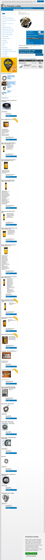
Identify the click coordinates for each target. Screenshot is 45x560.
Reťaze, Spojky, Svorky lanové (8, 29)
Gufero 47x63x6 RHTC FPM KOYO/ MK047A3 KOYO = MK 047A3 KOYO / (9, 387)
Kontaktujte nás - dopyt (7, 9)
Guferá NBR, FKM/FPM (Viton (7, 18)
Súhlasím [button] (28, 553)
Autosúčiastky (4, 47)
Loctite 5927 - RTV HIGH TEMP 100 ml (9, 351)
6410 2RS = (4, 456)
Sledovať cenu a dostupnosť (32, 35)
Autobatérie (4, 40)
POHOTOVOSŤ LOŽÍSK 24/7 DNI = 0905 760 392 (11, 8)
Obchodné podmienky (27, 8)
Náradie (3, 43)
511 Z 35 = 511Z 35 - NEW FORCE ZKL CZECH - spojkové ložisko (11, 83)
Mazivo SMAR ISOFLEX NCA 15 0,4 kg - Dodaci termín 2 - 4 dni (9, 277)
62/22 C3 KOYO (9, 92)
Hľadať (3, 13)
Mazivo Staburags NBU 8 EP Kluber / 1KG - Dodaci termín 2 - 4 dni (9, 160)
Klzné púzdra (4, 54)
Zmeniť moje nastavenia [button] (31, 555)
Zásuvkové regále (5, 56)
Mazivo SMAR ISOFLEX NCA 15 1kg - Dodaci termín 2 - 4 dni (9, 245)
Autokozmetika (5, 42)
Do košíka (8, 115)
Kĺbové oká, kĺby (5, 36)
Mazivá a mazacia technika (7, 34)
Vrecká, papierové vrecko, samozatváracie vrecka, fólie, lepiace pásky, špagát (9, 51)
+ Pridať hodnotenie (39, 54)
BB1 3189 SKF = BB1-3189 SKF (8, 403)
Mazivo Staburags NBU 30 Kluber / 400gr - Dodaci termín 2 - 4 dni (8, 181)
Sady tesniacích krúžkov (6, 27)
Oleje (3, 45)
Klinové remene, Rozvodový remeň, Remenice (9, 21)
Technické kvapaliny (6, 38)
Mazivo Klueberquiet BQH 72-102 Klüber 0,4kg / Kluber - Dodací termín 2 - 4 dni (9, 300)
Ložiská (3, 16)
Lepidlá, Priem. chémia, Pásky (7, 30)
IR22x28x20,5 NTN (22, 62)
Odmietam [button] (34, 553)
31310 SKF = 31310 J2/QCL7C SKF (27, 65)
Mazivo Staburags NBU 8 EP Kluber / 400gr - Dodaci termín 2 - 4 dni (9, 143)
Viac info (34, 2)
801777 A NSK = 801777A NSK (7, 421)
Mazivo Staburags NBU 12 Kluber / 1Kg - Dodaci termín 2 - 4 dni (9, 228)
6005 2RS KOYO (9, 87)
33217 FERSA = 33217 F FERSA (8, 493)
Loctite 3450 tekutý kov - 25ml (8, 369)
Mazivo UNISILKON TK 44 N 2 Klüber (9, 119)
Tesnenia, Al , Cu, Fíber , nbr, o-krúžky (8, 24)
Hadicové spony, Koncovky (7, 32)
